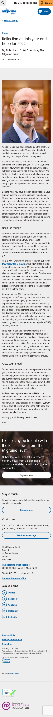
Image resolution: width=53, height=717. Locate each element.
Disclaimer (7, 644)
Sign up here (26, 475)
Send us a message (26, 535)
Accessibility (8, 634)
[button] (3, 3)
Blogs (5, 32)
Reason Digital (14, 673)
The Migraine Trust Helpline (16, 564)
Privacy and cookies (12, 639)
